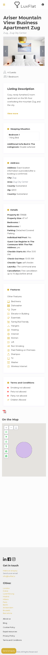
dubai (5, 591)
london (6, 588)
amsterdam (8, 607)
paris (5, 602)
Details (14, 210)
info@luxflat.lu (9, 576)
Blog (5, 623)
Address (14, 163)
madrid (6, 596)
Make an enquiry (10, 571)
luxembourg (8, 594)
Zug (14, 178)
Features (15, 289)
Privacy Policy (9, 636)
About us (7, 619)
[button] (24, 450)
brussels (6, 610)
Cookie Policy (9, 627)
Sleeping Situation (20, 129)
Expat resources (10, 631)
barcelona (7, 613)
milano (6, 599)
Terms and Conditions (22, 382)
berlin (5, 605)
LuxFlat (28, 6)
